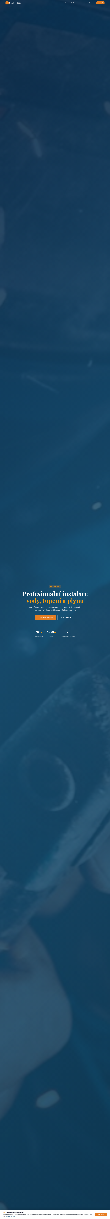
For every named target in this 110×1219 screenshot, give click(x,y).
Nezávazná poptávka (45, 617)
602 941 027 (67, 617)
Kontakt (100, 3)
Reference (91, 3)
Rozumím (101, 1214)
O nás (66, 3)
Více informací (10, 1216)
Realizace (81, 3)
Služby (73, 3)
